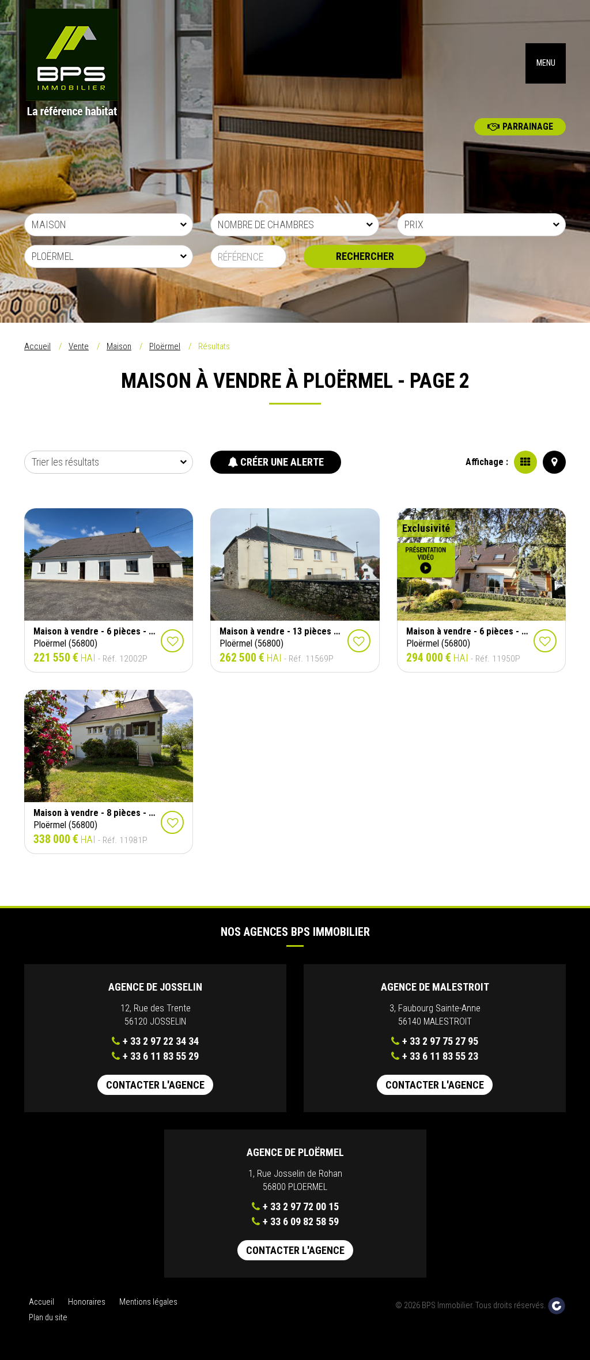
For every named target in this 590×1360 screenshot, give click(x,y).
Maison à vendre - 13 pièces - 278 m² (293, 631)
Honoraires (86, 1302)
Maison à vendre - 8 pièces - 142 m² (104, 812)
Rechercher (365, 256)
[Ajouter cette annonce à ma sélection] (172, 640)
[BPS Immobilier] (85, 63)
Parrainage (527, 126)
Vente (79, 346)
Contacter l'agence (155, 1085)
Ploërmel (164, 346)
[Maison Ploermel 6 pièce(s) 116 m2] (108, 564)
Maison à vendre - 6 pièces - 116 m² (104, 631)
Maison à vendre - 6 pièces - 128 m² (477, 631)
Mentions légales (148, 1302)
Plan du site (48, 1318)
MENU (545, 63)
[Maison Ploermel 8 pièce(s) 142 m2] (108, 746)
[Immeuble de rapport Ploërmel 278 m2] (294, 564)
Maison (119, 346)
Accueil (37, 346)
